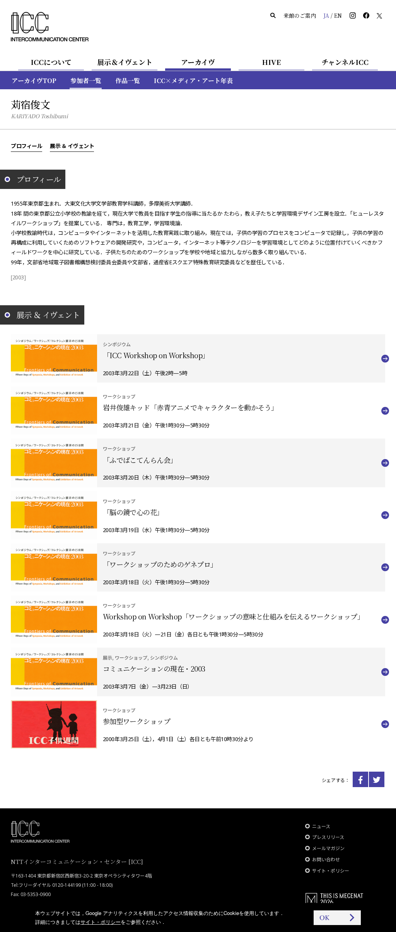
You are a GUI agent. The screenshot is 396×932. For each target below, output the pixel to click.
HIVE (271, 62)
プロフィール (26, 146)
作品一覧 (127, 80)
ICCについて (51, 62)
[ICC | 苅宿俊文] (360, 779)
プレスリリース (328, 837)
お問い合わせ (326, 859)
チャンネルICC (345, 62)
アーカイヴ (198, 62)
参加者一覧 (85, 80)
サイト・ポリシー (330, 870)
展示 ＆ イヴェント (72, 146)
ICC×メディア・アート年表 (193, 80)
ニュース (321, 826)
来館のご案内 (299, 15)
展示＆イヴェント (124, 62)
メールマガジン (328, 848)
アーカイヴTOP (34, 80)
